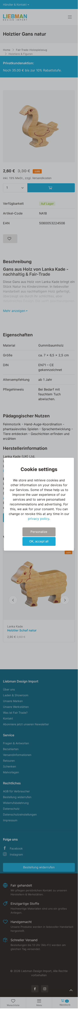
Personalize (39, 532)
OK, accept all (38, 541)
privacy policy (38, 519)
